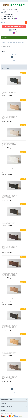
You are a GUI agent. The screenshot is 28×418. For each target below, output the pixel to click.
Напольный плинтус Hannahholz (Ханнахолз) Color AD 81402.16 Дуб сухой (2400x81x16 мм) (9, 222)
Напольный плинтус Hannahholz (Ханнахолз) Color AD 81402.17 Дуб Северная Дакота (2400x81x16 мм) (9, 248)
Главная (3, 40)
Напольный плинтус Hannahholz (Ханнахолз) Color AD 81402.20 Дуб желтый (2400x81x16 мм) (9, 352)
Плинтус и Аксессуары (6, 42)
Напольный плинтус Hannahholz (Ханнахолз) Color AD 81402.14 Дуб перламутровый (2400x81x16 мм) (9, 170)
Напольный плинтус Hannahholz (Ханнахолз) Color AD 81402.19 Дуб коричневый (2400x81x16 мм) (9, 300)
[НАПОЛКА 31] (14, 5)
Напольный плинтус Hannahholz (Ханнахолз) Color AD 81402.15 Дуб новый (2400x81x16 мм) (9, 196)
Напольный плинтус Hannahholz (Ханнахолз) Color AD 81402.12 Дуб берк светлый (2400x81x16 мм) (9, 144)
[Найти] (26, 22)
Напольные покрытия (17, 40)
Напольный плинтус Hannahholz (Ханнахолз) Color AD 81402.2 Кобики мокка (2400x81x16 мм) (9, 326)
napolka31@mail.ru (4, 12)
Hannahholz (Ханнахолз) (7, 44)
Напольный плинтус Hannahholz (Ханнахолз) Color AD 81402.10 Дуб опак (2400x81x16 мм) (9, 117)
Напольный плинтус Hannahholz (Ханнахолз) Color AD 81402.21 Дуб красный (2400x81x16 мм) (9, 377)
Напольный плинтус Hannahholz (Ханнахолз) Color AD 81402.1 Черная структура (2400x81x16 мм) (9, 91)
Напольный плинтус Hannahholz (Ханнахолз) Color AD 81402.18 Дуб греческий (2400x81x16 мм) (9, 274)
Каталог (8, 40)
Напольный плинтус (18, 42)
